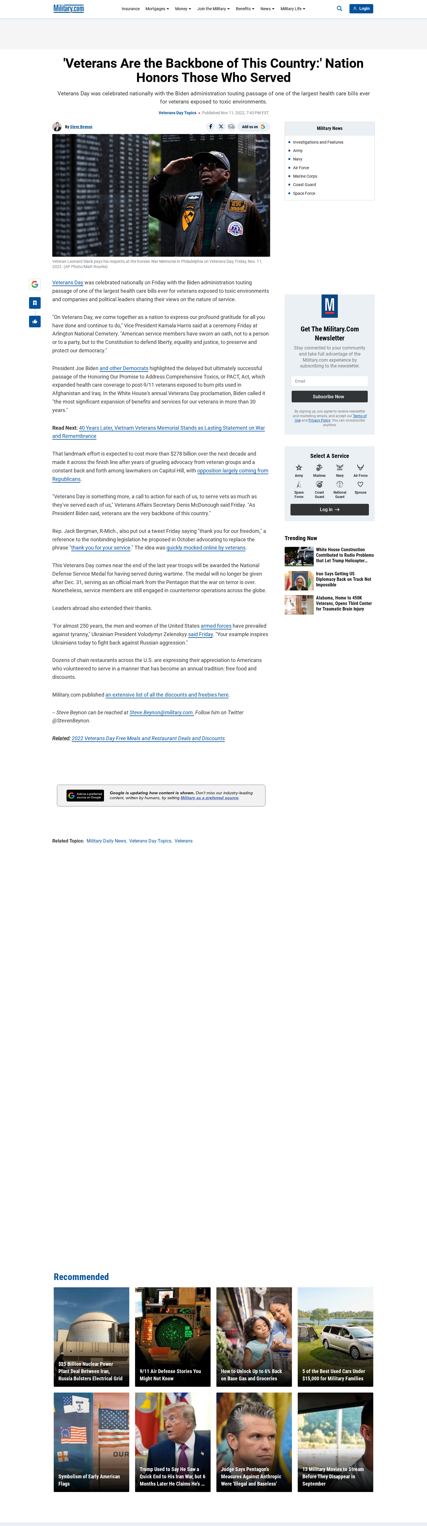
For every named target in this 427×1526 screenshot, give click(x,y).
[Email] (231, 126)
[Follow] (35, 303)
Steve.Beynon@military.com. (162, 712)
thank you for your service (100, 548)
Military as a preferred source (209, 797)
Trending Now (301, 538)
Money (181, 9)
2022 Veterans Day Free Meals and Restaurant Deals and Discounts (148, 738)
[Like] (35, 321)
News (266, 9)
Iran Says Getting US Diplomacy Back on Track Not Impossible (343, 579)
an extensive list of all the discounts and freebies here (167, 695)
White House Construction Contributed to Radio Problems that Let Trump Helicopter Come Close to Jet (345, 555)
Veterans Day (67, 282)
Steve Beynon (81, 126)
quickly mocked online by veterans (205, 548)
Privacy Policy (319, 420)
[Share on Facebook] (210, 126)
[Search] (340, 8)
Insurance (131, 9)
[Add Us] (35, 284)
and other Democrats (124, 368)
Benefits (243, 9)
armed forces (216, 626)
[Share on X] (221, 126)
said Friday (200, 634)
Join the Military (211, 9)
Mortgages (155, 9)
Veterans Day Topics (177, 113)
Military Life (291, 9)
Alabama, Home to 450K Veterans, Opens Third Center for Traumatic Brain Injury (344, 603)
